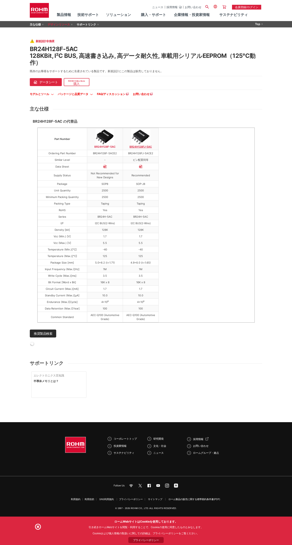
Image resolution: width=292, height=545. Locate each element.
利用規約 (75, 499)
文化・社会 (159, 445)
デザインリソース (59, 24)
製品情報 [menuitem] (64, 15)
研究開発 (158, 438)
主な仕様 (35, 24)
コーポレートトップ (125, 438)
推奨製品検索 (43, 334)
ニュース (157, 7)
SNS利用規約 (106, 499)
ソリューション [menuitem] (118, 15)
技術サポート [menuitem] (88, 15)
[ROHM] (39, 11)
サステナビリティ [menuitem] (233, 15)
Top (257, 24)
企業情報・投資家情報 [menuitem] (192, 15)
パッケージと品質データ (73, 94)
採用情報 (172, 7)
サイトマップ (155, 499)
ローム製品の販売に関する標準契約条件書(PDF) (194, 499)
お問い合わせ (193, 7)
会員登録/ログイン (246, 7)
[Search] (207, 6)
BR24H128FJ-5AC (141, 146)
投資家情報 (120, 445)
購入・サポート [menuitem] (153, 15)
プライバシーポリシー (131, 499)
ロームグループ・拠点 (206, 452)
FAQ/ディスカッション (111, 94)
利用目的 (89, 499)
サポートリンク (86, 24)
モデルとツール (40, 94)
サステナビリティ (124, 452)
